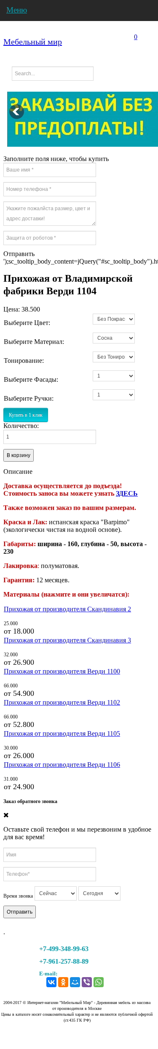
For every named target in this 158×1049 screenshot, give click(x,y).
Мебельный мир (32, 41)
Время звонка (18, 896)
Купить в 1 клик (26, 415)
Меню (16, 9)
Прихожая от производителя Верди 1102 (62, 702)
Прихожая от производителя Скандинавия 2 (67, 609)
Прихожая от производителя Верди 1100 (62, 671)
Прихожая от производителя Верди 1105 (62, 733)
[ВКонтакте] (51, 980)
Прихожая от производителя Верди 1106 (62, 764)
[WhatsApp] (99, 980)
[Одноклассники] (63, 980)
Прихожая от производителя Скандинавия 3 (67, 640)
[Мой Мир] (75, 980)
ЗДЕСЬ (127, 493)
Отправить (19, 912)
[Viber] (87, 980)
